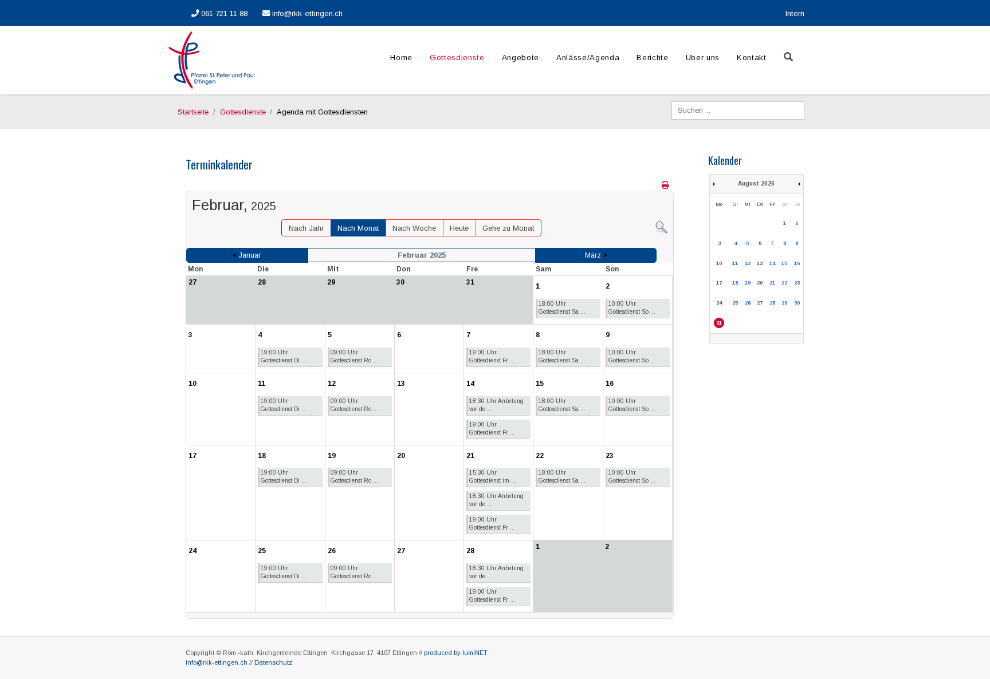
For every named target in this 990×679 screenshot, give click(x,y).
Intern (794, 13)
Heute (459, 228)
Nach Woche (414, 228)
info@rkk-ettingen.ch (306, 13)
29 (784, 303)
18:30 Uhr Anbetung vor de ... (496, 405)
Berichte (652, 57)
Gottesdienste (457, 57)
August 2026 (756, 183)
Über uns (703, 57)
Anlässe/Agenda (587, 57)
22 (784, 283)
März (593, 255)
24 (719, 303)
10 (719, 263)
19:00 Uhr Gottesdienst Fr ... (492, 356)
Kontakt (752, 57)
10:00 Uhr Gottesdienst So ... (631, 308)
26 (748, 303)
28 (772, 303)
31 (719, 323)
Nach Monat (358, 228)
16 (797, 263)
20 (760, 283)
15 (784, 263)
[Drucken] (666, 185)
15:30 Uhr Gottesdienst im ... (492, 476)
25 (735, 303)
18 (735, 283)
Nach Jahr (306, 228)
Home (401, 57)
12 (748, 263)
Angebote (520, 57)
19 (748, 283)
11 (735, 263)
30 (797, 303)
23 (797, 283)
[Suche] (661, 227)
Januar (250, 255)
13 (760, 263)
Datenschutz (273, 662)
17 (719, 283)
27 (760, 303)
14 (772, 263)
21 (772, 283)
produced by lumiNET (456, 652)
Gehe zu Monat (508, 228)
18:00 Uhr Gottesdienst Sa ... (562, 308)
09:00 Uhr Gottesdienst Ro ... (354, 356)
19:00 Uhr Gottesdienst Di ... (284, 356)
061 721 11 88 (223, 13)
